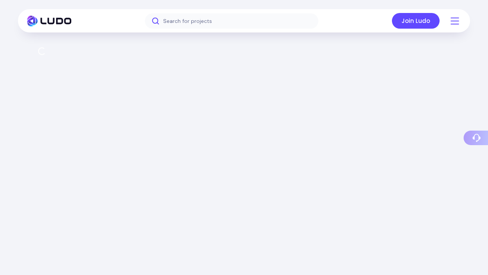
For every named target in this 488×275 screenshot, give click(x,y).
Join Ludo (415, 21)
